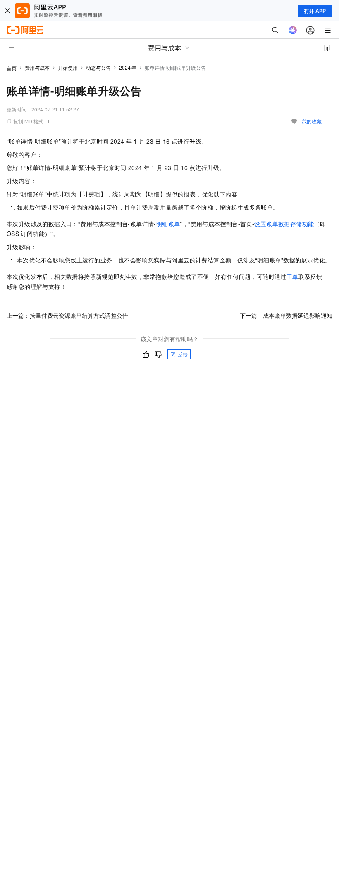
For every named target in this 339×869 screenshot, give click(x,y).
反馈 (183, 354)
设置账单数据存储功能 (284, 224)
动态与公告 (98, 67)
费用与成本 (37, 67)
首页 (12, 67)
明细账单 (168, 224)
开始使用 (68, 67)
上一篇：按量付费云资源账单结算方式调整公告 (67, 315)
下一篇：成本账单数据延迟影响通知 (286, 315)
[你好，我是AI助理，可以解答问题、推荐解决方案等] (292, 30)
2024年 (127, 67)
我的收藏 (312, 121)
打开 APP (315, 10)
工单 (292, 276)
